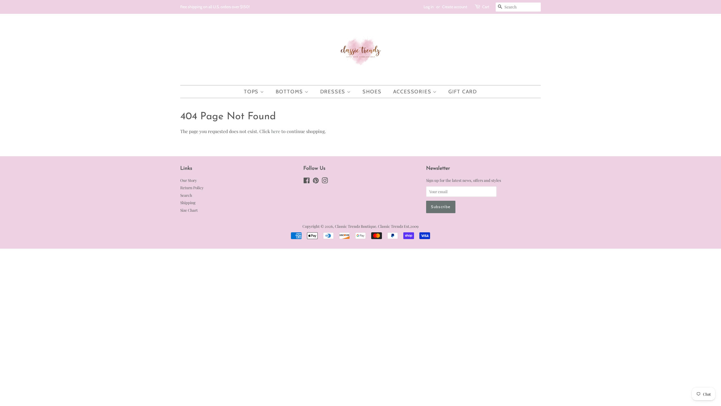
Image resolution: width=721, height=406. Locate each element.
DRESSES (333, 92)
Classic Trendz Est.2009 (398, 226)
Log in (429, 6)
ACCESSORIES (413, 92)
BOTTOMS (290, 92)
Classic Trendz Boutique (355, 226)
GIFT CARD (462, 92)
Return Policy (192, 187)
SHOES (372, 92)
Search (186, 195)
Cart (485, 6)
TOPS (252, 92)
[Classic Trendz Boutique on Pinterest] (316, 181)
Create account (454, 6)
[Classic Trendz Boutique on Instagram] (325, 181)
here (275, 131)
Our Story (188, 180)
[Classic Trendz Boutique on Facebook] (306, 181)
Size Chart (189, 210)
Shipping (187, 202)
